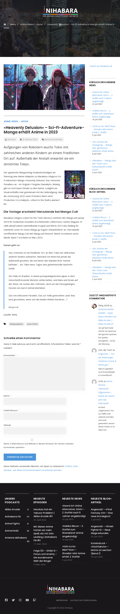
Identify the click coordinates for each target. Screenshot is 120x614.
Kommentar (10, 355)
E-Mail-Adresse (11, 410)
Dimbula (12, 139)
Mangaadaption (16, 324)
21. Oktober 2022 (30, 139)
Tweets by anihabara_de (100, 66)
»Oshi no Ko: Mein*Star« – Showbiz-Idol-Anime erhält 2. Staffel (103, 129)
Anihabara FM (13, 516)
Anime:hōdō (12, 530)
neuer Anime (32, 324)
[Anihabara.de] (60, 10)
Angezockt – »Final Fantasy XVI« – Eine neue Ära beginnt (102, 513)
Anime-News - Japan (16, 121)
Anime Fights (12, 523)
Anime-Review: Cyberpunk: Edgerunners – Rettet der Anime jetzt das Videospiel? (106, 392)
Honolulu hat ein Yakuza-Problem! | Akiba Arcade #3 (44, 513)
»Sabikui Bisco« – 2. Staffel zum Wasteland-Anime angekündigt (103, 113)
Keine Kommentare (53, 139)
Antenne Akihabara (16, 537)
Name (7, 395)
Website (7, 425)
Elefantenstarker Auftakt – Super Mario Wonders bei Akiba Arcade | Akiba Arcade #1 (107, 316)
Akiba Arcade (12, 509)
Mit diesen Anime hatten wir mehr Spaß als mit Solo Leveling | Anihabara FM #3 (45, 533)
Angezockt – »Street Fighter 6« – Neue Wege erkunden (102, 530)
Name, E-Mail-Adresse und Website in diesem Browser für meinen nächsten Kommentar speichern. (39, 445)
